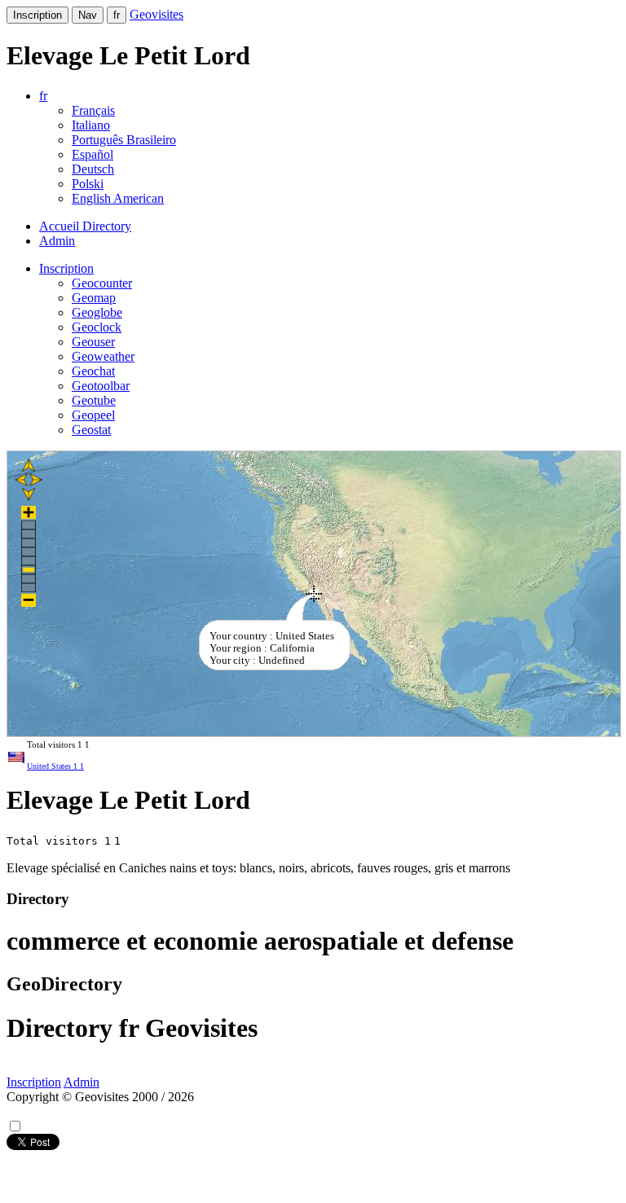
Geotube (94, 400)
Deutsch (93, 169)
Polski (88, 184)
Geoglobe (97, 312)
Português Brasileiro (124, 140)
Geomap (94, 298)
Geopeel (93, 415)
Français (93, 110)
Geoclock (96, 327)
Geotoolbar (101, 386)
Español (92, 154)
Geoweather (103, 356)
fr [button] (43, 96)
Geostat (91, 430)
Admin (57, 241)
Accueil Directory (85, 226)
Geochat (93, 371)
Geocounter (102, 283)
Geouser (93, 342)
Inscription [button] (66, 268)
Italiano (91, 125)
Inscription (37, 15)
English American (118, 198)
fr (116, 15)
